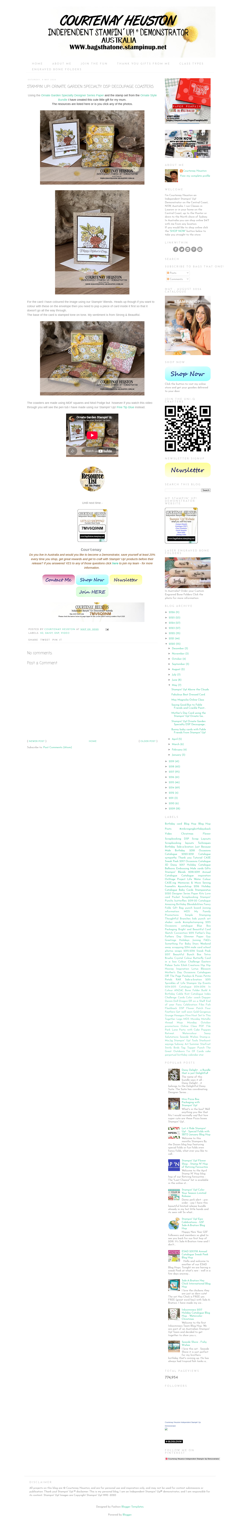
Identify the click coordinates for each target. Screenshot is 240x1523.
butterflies (180, 901)
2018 (171, 766)
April (175, 739)
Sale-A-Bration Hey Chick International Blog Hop (196, 1283)
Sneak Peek (171, 861)
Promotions (172, 915)
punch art (204, 918)
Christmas (187, 834)
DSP (56, 633)
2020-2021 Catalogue (196, 854)
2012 (171, 793)
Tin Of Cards (195, 1051)
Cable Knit (183, 994)
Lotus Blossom (201, 969)
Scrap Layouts (201, 839)
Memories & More (189, 883)
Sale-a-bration (185, 847)
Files (201, 1004)
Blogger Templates (132, 1507)
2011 (171, 798)
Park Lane (171, 1030)
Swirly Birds (172, 1048)
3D (41, 633)
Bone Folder (192, 990)
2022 (172, 633)
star (201, 1055)
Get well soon (184, 1012)
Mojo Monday (187, 1022)
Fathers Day (173, 936)
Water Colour (202, 879)
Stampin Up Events (198, 983)
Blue (199, 926)
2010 (171, 803)
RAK (178, 979)
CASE (207, 858)
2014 (171, 787)
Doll (175, 1001)
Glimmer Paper (193, 936)
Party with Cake (189, 1030)
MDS (187, 911)
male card (196, 947)
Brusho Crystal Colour (178, 958)
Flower (207, 834)
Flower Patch (194, 1008)
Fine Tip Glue (125, 407)
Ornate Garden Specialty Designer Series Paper (72, 95)
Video (65, 633)
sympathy (171, 858)
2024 (172, 623)
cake (208, 1051)
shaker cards (173, 922)
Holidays (184, 940)
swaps (178, 951)
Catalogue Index (201, 994)
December (178, 648)
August (176, 669)
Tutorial (197, 858)
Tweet (45, 640)
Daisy (49, 633)
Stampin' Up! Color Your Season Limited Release (194, 1193)
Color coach (193, 997)
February (177, 749)
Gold (196, 1012)
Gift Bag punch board (187, 908)
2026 (172, 612)
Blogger (127, 1515)
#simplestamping (193, 922)
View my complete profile (195, 176)
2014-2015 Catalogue (178, 987)
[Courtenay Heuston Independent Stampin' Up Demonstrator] (166, 1429)
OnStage (170, 879)
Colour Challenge (189, 961)
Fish (208, 1004)
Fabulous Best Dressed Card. (188, 694)
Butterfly (198, 958)
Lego (179, 1019)
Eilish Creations (190, 965)
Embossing (182, 868)
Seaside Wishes (189, 1037)
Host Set (196, 1015)
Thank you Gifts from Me (143, 64)
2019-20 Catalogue (199, 901)
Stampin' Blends (175, 872)
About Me (62, 64)
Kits (201, 893)
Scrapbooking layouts (179, 843)
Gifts (208, 868)
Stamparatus (203, 890)
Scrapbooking (173, 839)
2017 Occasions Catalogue (195, 861)
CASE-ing (170, 883)
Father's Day (203, 933)
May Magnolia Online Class (187, 700)
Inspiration (182, 969)
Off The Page (173, 976)
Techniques (204, 843)
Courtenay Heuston (195, 171)
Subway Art (181, 1044)
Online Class (189, 1026)
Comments (176, 279)
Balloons (170, 868)
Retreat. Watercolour (181, 1033)
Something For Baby (178, 944)
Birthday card (173, 824)
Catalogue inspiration (196, 875)
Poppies (206, 1030)
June (174, 680)
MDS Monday (191, 1019)
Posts (172, 273)
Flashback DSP (174, 1008)
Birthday (170, 847)
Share (33, 640)
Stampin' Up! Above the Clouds (190, 689)
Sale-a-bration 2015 (198, 979)
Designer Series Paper (185, 893)
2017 (171, 772)
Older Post (148, 741)
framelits (170, 886)
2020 (172, 644)
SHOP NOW (177, 231)
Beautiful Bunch (183, 954)
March (175, 744)
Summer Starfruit (200, 1044)
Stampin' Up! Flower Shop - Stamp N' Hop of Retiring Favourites (195, 1163)
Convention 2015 (184, 933)
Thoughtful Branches (178, 918)
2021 (171, 638)
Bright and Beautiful (191, 929)
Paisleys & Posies (192, 976)
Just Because (203, 847)
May (174, 685)
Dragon (183, 1001)
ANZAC (179, 990)
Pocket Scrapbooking (185, 897)
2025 (172, 617)
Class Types (191, 64)
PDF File (205, 1026)
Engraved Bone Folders (57, 69)
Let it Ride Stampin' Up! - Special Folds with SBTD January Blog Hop (196, 1131)
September (178, 664)
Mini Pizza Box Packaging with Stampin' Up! (191, 1102)
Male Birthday (175, 850)
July (174, 675)
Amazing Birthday (175, 904)
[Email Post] (107, 629)
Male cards (197, 868)
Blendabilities (195, 904)
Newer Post (37, 741)
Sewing (206, 883)
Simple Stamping (198, 915)
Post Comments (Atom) (57, 747)
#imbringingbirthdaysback (195, 829)
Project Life (184, 879)
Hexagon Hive (182, 1015)
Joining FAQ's (201, 940)
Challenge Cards (175, 997)
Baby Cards (186, 890)
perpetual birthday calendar (181, 1055)
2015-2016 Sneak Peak (197, 951)
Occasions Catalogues (197, 972)
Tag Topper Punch (192, 1048)
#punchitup (185, 886)
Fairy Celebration (186, 1004)
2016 (171, 777)
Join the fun (94, 64)
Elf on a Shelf (197, 1001)
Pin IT (57, 640)
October (177, 659)
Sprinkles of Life (175, 983)
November (178, 653)
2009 (172, 808)
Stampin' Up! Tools (186, 1040)
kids (194, 918)
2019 (171, 761)
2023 (172, 628)
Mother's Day (173, 972)
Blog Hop (190, 824)
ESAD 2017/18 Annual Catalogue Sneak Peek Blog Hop (195, 1254)
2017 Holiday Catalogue (195, 865)
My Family (202, 911)
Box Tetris (204, 954)
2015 (171, 782)
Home (37, 64)
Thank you (185, 858)
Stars (195, 944)
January (176, 755)
